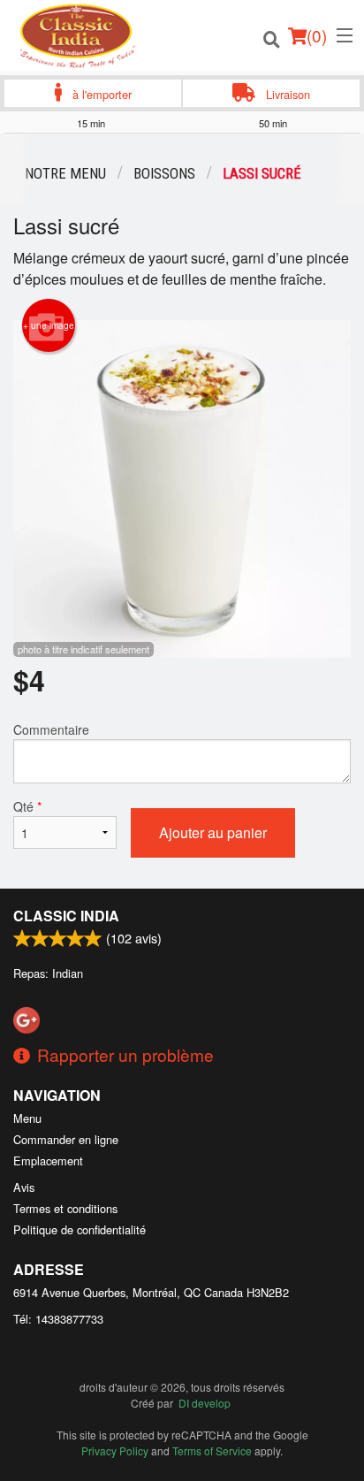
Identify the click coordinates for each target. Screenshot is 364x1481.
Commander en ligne (65, 1139)
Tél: (58, 1318)
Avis (23, 1187)
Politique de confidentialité (79, 1229)
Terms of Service (212, 1450)
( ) (317, 35)
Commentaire (51, 729)
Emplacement (48, 1160)
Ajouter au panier (213, 832)
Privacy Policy (114, 1450)
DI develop (204, 1402)
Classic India (66, 915)
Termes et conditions (65, 1208)
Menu (27, 1118)
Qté (27, 806)
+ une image (48, 325)
